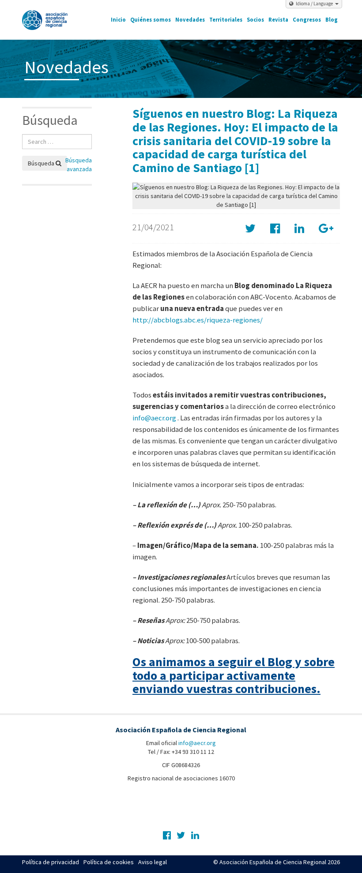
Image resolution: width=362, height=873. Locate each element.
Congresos (307, 19)
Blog (331, 19)
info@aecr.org (154, 418)
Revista (278, 19)
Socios (255, 19)
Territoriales (225, 19)
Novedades (190, 19)
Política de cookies (108, 862)
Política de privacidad (50, 862)
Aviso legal (152, 862)
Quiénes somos (150, 19)
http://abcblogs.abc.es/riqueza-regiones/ (197, 320)
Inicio (118, 19)
